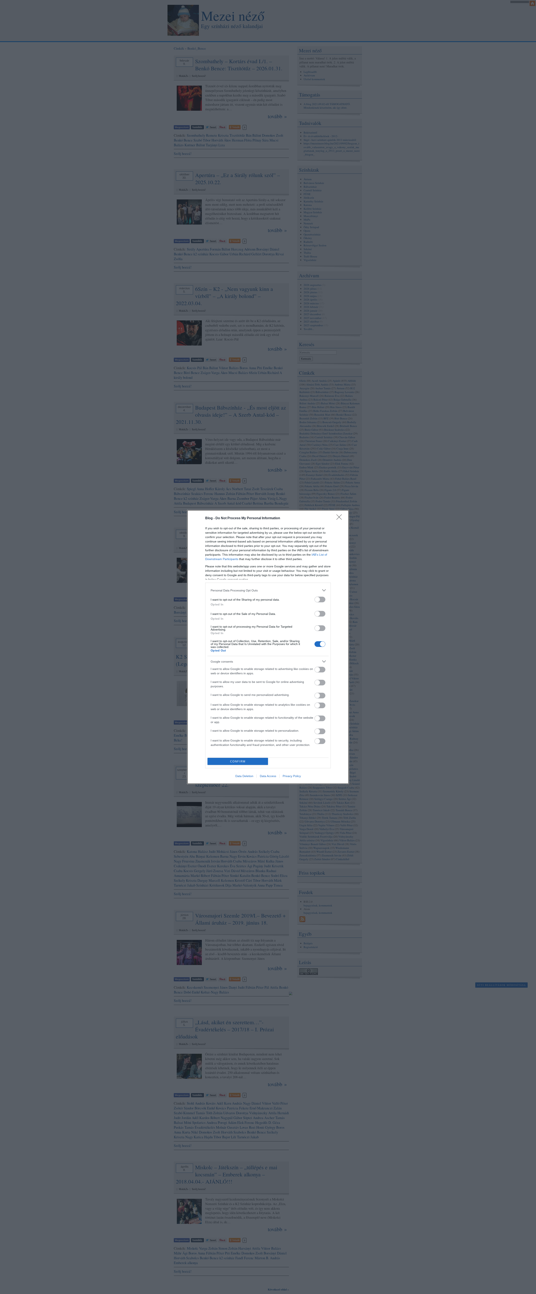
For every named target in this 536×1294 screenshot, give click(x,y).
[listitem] (268, 590)
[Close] (340, 518)
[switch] (319, 599)
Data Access (268, 776)
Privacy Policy (292, 776)
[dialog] (268, 647)
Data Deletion (244, 776)
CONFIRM (238, 761)
